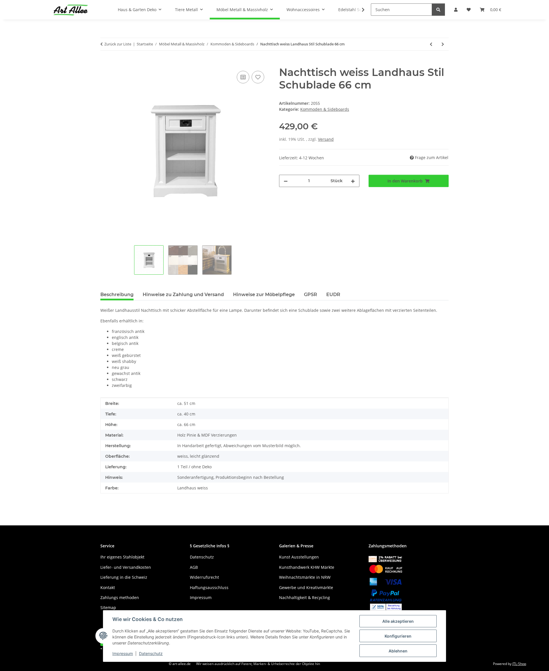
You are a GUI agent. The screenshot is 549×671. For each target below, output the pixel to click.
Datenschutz (151, 653)
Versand (326, 139)
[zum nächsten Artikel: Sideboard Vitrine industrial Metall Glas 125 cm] (443, 44)
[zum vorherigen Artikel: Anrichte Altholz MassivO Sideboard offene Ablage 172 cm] (431, 44)
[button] (359, 9)
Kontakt (107, 587)
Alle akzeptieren (398, 621)
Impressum (122, 653)
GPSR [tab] (310, 294)
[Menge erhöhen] (353, 181)
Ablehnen (398, 650)
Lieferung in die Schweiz (123, 577)
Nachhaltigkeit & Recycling (304, 597)
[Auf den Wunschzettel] (258, 77)
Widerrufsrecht (204, 577)
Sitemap (108, 607)
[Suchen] (438, 9)
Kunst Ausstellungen (299, 557)
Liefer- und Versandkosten (125, 567)
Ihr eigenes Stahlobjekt (122, 557)
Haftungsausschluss (209, 587)
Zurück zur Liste (117, 44)
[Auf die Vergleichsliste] (243, 77)
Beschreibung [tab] (117, 294)
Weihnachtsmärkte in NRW (305, 577)
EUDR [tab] (333, 294)
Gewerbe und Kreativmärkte (306, 587)
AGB (194, 567)
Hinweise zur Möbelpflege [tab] (264, 294)
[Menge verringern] (285, 181)
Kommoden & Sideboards (324, 109)
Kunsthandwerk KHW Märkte (306, 567)
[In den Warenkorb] (105, 63)
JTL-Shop (519, 663)
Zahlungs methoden (119, 597)
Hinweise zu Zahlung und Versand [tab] (183, 294)
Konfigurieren (398, 636)
